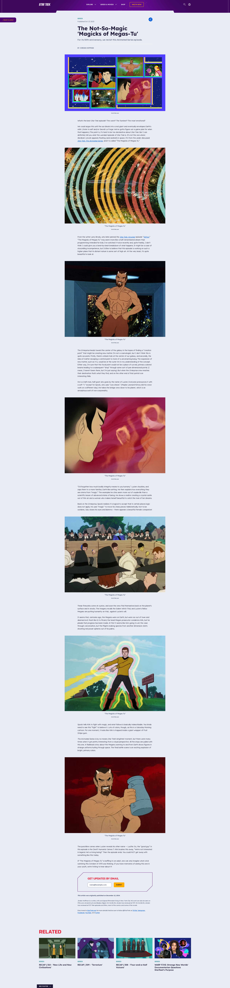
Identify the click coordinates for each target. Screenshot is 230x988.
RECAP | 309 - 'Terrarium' (90, 965)
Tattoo (146, 237)
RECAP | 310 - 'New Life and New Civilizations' (55, 966)
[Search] (184, 4)
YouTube (88, 913)
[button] (44, 4)
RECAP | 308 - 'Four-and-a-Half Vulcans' (131, 966)
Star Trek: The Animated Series (90, 141)
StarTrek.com (91, 910)
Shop (123, 4)
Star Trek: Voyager (127, 237)
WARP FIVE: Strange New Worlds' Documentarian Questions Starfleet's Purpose (171, 967)
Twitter (97, 913)
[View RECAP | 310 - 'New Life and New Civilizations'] (57, 948)
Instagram (141, 910)
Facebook (81, 913)
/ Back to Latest (8, 20)
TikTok (135, 910)
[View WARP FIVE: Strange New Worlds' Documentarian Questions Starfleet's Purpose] (173, 948)
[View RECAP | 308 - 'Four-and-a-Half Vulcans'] (134, 948)
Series (80, 18)
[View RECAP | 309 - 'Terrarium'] (96, 948)
